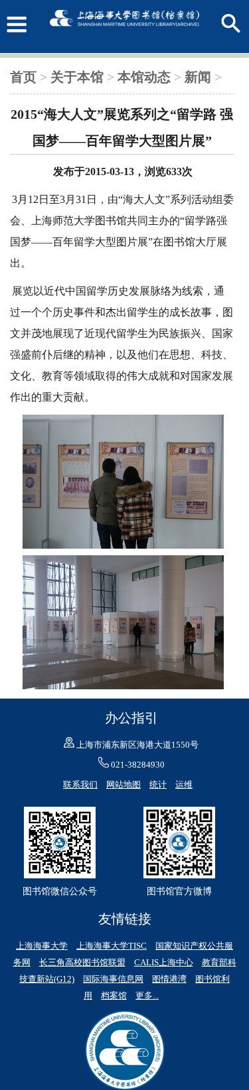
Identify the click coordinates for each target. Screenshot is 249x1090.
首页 (23, 77)
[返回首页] (124, 40)
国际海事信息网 (113, 979)
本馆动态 (144, 77)
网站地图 (123, 784)
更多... (147, 995)
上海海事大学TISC (111, 946)
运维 (184, 784)
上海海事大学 (42, 946)
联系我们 (80, 784)
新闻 (198, 77)
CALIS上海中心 (163, 962)
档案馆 (114, 995)
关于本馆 (77, 77)
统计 (158, 784)
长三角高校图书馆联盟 (82, 962)
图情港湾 (169, 979)
